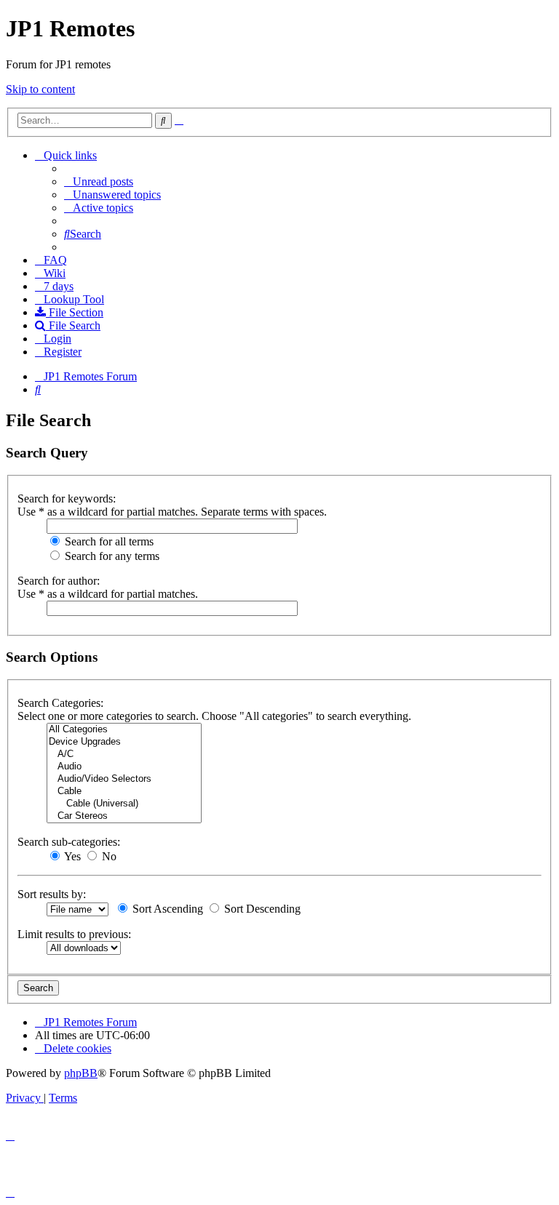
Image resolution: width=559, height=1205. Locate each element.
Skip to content (40, 89)
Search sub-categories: (68, 842)
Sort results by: (51, 894)
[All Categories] (124, 730)
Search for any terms (110, 556)
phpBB (81, 1073)
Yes (71, 856)
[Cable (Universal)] (124, 804)
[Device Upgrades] (124, 742)
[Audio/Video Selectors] (124, 779)
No (107, 856)
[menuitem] (98, 181)
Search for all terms (108, 541)
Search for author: (58, 581)
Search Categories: (60, 703)
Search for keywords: (66, 498)
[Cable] (124, 791)
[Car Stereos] (124, 816)
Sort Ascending (166, 908)
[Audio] (124, 767)
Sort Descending (261, 908)
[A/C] (124, 754)
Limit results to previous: (74, 934)
